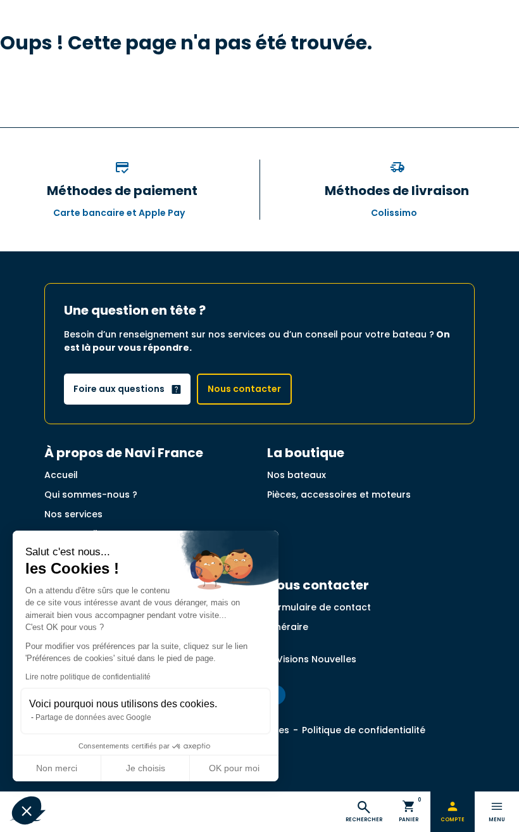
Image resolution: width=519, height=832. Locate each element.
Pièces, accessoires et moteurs (339, 494)
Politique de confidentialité (363, 730)
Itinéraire (287, 627)
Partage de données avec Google (93, 717)
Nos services (73, 514)
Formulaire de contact (319, 607)
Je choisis (145, 768)
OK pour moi (234, 768)
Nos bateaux (296, 475)
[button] (26, 810)
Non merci (56, 768)
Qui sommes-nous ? (90, 494)
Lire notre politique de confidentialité (88, 676)
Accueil (61, 475)
